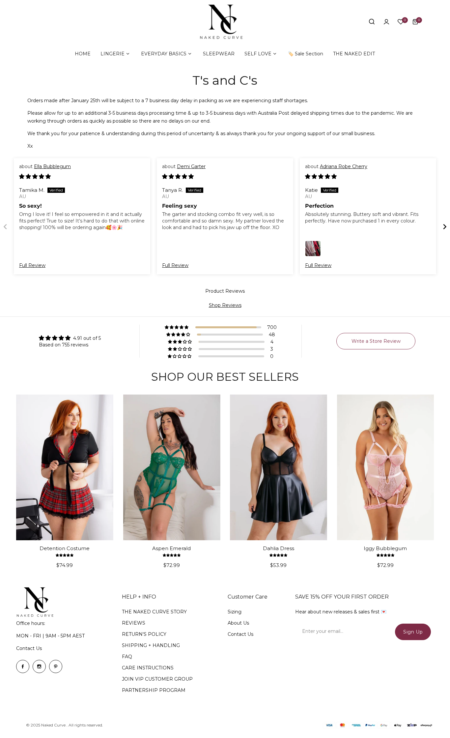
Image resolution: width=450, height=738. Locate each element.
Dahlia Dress (278, 548)
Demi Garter (191, 166)
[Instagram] (39, 666)
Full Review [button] (32, 265)
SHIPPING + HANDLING (151, 645)
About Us (238, 623)
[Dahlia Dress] (278, 467)
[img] (35, 177)
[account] (386, 22)
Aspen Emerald (171, 548)
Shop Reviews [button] (225, 305)
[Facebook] (22, 666)
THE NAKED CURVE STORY (154, 612)
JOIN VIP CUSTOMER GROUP (157, 679)
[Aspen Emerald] (171, 467)
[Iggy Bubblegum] (385, 467)
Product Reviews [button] (225, 291)
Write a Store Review (376, 341)
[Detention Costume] (64, 467)
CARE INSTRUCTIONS (148, 668)
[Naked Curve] (225, 21)
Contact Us (29, 648)
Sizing (234, 612)
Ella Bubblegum (52, 166)
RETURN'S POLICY (144, 634)
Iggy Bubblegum (385, 548)
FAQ (127, 657)
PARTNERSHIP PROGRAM (153, 690)
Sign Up (413, 632)
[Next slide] (444, 226)
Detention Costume (65, 548)
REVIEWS (133, 623)
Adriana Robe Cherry (343, 166)
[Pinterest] (55, 666)
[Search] (372, 22)
